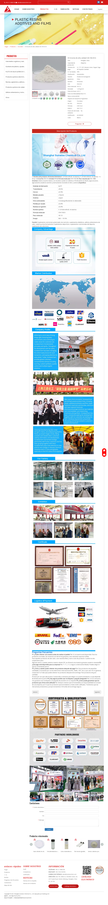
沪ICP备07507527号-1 (15, 896)
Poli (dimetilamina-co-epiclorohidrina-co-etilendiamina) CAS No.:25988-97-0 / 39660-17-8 (53, 851)
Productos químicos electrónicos (16, 77)
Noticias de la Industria (29, 883)
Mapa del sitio (8, 885)
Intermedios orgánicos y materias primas (17, 61)
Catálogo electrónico (70, 886)
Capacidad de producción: (71, 64)
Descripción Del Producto (67, 131)
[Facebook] (98, 2)
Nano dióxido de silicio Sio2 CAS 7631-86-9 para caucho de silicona (39, 851)
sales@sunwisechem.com (24, 2)
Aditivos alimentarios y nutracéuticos (17, 92)
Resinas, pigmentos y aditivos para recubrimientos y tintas (17, 82)
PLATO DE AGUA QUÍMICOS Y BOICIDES (17, 72)
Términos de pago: (71, 68)
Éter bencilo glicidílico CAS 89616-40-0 (80, 851)
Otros (7, 97)
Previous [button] (31, 796)
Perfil (24, 869)
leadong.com (45, 894)
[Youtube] (102, 2)
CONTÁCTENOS (53, 886)
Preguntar (78, 124)
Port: (69, 60)
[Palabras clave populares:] (68, 2)
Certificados (26, 874)
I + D (5, 875)
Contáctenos (7, 882)
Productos (7, 872)
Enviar (49, 829)
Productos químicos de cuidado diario (17, 87)
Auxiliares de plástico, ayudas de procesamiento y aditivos (17, 66)
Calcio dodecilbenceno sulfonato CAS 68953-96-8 (67, 851)
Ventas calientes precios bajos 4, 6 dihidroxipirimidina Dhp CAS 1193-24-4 (94, 851)
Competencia (26, 872)
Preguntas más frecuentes (11, 880)
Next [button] (102, 796)
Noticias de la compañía (29, 881)
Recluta (6, 877)
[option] (37, 796)
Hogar (6, 869)
